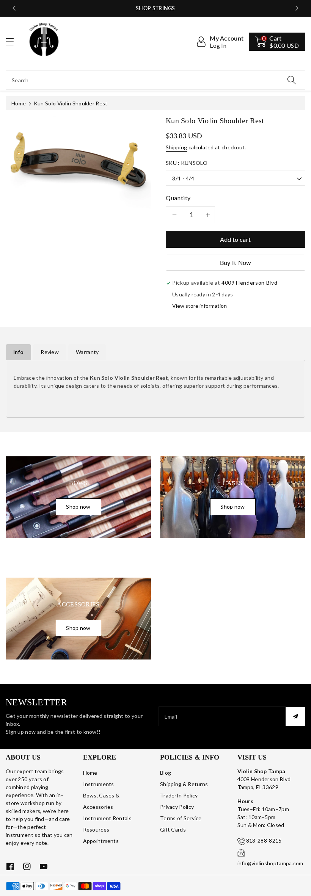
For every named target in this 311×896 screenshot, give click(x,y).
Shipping (176, 147)
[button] (13, 41)
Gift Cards (173, 829)
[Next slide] (297, 8)
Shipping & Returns (184, 784)
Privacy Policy (177, 807)
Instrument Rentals (107, 818)
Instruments (98, 784)
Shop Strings (155, 8)
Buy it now (235, 262)
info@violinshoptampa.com (270, 863)
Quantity (178, 197)
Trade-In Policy (179, 795)
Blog (165, 772)
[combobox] (155, 79)
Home (18, 103)
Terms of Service (181, 818)
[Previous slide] (14, 8)
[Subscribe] (295, 716)
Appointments (101, 841)
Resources (96, 829)
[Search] (291, 79)
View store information (199, 305)
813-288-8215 (264, 840)
